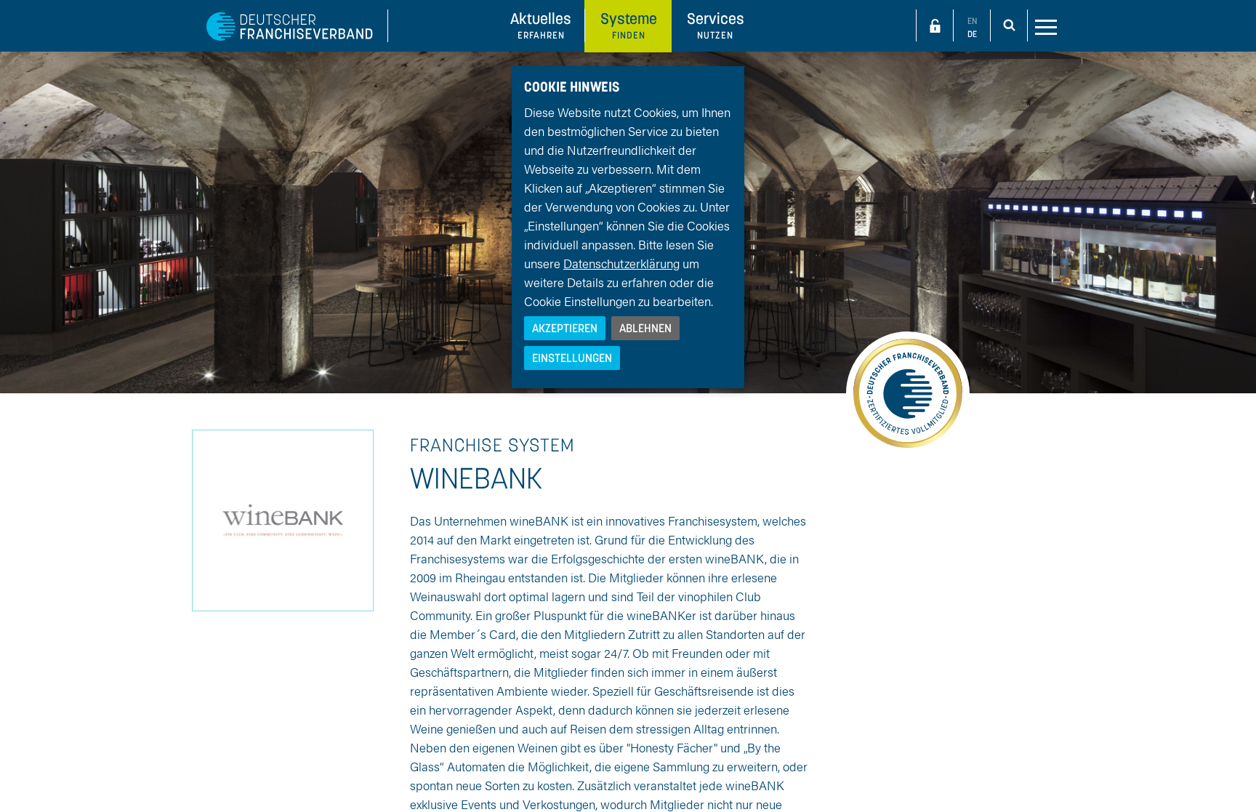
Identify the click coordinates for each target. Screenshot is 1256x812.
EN (972, 20)
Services (715, 25)
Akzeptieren (564, 328)
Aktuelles (540, 25)
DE (972, 33)
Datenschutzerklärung (621, 263)
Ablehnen (645, 328)
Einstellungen (572, 357)
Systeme (628, 25)
